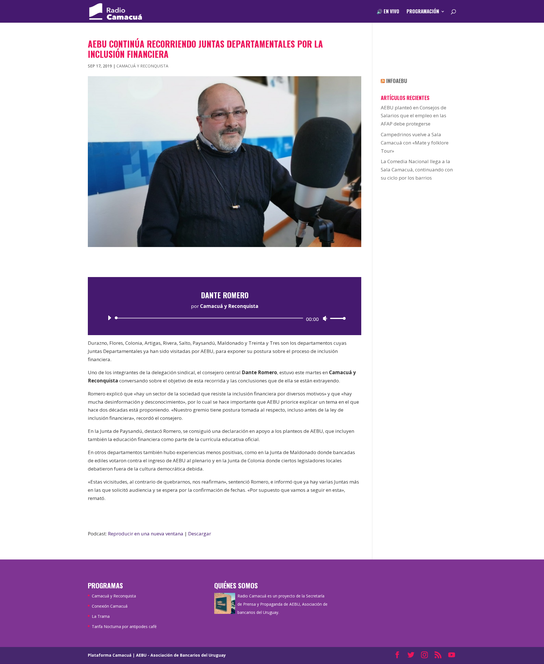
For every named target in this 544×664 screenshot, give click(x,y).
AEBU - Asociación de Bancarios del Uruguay (181, 655)
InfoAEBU (396, 80)
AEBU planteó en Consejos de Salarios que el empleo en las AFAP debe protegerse (413, 115)
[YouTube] (451, 655)
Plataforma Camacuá (109, 655)
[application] (224, 318)
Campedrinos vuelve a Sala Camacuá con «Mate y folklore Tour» (415, 142)
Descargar (199, 533)
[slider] (336, 318)
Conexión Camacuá (110, 606)
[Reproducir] (109, 317)
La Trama (101, 616)
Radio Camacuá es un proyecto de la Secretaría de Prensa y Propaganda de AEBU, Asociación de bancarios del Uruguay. (282, 604)
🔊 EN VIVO (388, 12)
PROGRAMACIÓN (423, 12)
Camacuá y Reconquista (142, 66)
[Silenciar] (325, 318)
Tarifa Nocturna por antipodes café (124, 626)
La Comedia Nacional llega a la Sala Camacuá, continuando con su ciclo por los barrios (417, 169)
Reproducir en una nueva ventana (145, 533)
